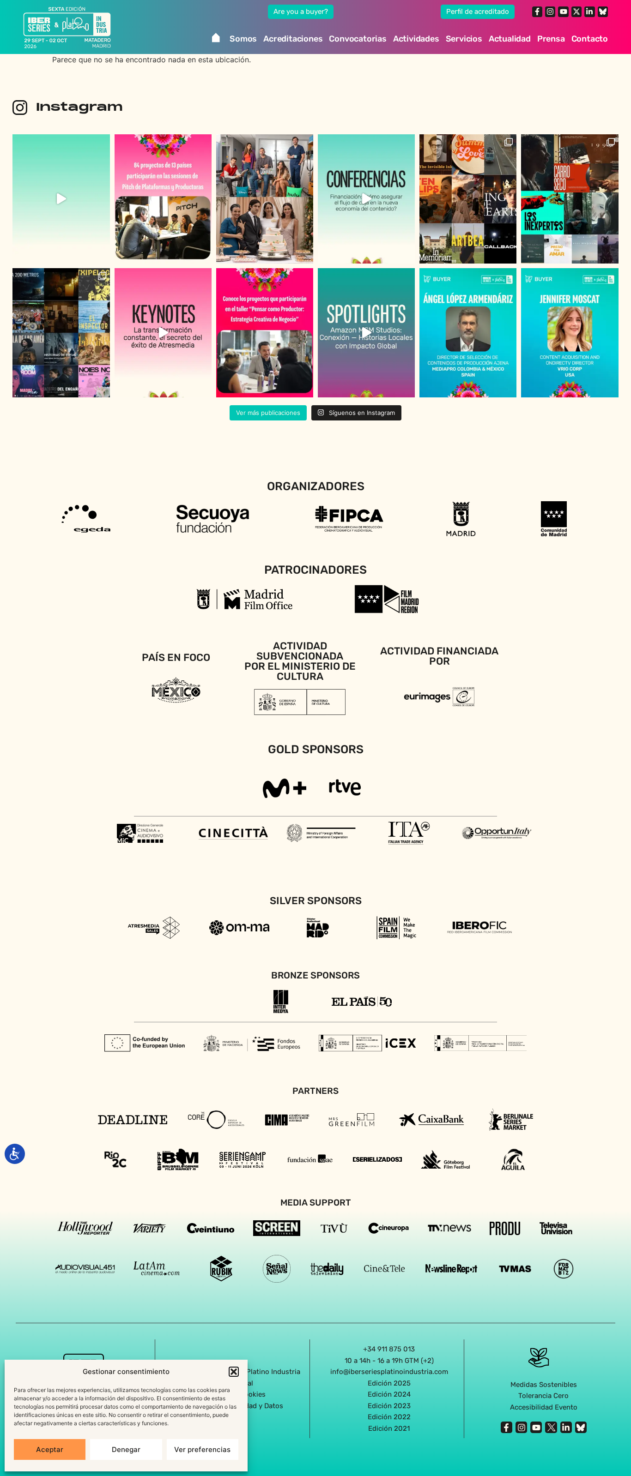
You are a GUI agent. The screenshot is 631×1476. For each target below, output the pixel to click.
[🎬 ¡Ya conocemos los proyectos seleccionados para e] (264, 332)
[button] (233, 1371)
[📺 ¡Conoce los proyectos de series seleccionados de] (60, 332)
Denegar (126, 1449)
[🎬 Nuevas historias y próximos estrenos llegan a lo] (264, 199)
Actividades (416, 39)
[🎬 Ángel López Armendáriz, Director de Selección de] (467, 332)
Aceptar (49, 1449)
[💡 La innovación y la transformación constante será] (163, 332)
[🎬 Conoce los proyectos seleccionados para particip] (467, 199)
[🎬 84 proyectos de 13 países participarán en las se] (163, 199)
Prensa (551, 39)
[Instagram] (550, 11)
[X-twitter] (576, 11)
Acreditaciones (292, 39)
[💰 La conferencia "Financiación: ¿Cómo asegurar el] (366, 199)
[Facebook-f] (537, 11)
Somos (243, 39)
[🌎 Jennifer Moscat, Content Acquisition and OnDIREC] (569, 332)
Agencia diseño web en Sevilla (316, 1447)
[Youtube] (563, 11)
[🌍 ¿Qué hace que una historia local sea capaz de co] (366, 332)
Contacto (589, 39)
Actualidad (510, 39)
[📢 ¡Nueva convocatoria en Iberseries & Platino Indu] (60, 199)
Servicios (464, 39)
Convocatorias (357, 39)
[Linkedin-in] (589, 11)
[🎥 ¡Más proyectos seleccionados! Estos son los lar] (569, 199)
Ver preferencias (202, 1449)
